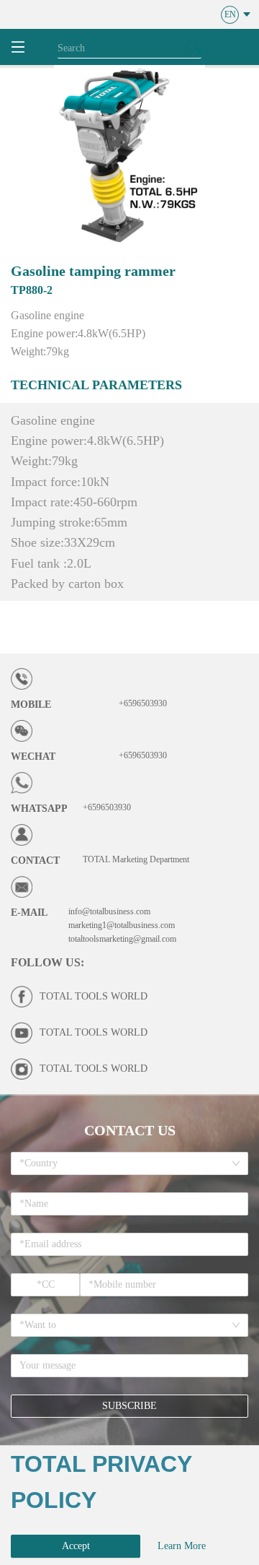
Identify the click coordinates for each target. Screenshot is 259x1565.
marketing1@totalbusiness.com (121, 925)
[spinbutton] (45, 1285)
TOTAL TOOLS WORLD (93, 996)
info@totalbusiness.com (109, 911)
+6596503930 (143, 703)
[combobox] (124, 1163)
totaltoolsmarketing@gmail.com (122, 939)
